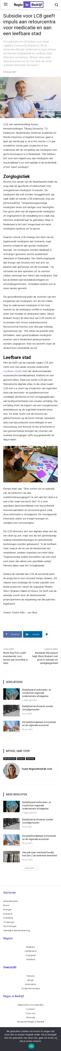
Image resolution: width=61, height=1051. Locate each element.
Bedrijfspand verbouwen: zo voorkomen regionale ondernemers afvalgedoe (36, 692)
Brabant (21, 758)
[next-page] (10, 737)
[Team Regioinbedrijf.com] (11, 771)
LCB (48, 141)
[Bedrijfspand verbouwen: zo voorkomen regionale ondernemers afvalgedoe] (11, 694)
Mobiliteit (30, 758)
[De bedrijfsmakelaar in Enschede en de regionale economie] (11, 726)
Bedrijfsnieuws (9, 758)
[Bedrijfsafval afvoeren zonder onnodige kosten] (11, 710)
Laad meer (29, 868)
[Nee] (57, 1039)
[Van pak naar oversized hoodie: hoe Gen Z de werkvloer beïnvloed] (11, 856)
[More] (46, 634)
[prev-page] (5, 737)
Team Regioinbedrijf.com (36, 768)
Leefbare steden (12, 371)
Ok (31, 1046)
